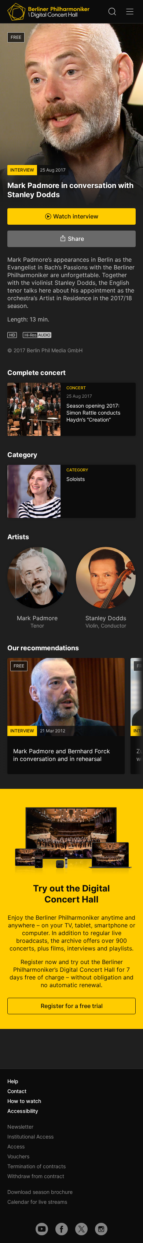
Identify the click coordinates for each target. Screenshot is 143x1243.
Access (16, 1146)
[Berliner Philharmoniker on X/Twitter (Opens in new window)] (81, 1229)
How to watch (24, 1101)
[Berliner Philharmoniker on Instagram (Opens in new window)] (101, 1229)
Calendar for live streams (37, 1202)
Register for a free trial (72, 1006)
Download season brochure (40, 1192)
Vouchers (18, 1156)
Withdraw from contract (35, 1176)
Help (12, 1081)
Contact (16, 1091)
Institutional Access (30, 1136)
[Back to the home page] (48, 12)
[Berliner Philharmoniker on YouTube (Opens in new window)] (42, 1229)
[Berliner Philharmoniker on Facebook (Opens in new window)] (61, 1229)
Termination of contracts (36, 1166)
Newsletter (20, 1127)
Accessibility (22, 1111)
